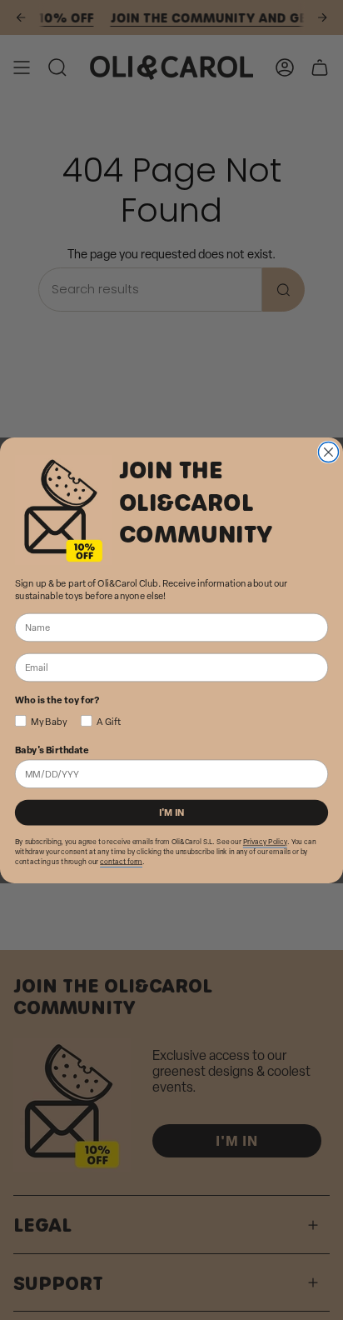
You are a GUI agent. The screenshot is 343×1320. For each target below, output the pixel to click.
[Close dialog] (328, 452)
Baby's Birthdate (52, 749)
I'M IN (172, 811)
